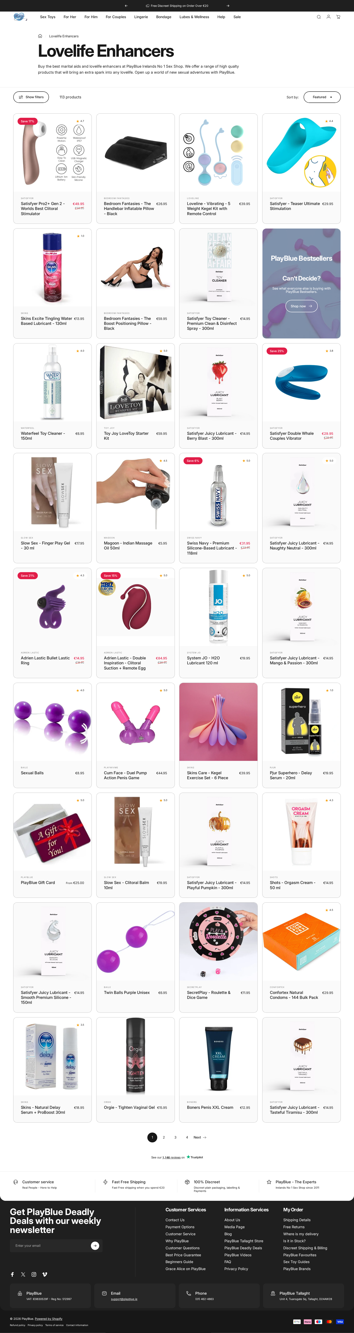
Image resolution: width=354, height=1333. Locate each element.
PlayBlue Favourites (299, 1255)
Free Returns (294, 1227)
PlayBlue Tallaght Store (243, 1241)
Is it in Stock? (294, 1241)
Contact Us (175, 1220)
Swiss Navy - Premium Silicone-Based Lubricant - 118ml (212, 548)
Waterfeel (28, 428)
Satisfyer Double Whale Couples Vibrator (292, 436)
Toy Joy (109, 428)
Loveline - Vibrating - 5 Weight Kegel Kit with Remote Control (208, 208)
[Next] (227, 6)
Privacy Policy (236, 1269)
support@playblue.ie (124, 1299)
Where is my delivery (301, 1234)
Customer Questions (183, 1248)
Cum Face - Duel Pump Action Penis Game (125, 775)
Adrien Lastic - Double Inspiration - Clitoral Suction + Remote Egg (125, 663)
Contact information (77, 1325)
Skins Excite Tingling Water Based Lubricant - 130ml (46, 321)
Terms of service (54, 1325)
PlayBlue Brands (297, 1269)
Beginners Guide (179, 1262)
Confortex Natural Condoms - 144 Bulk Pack (294, 995)
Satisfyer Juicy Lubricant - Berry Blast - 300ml (212, 436)
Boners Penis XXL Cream (210, 1107)
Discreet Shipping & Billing (305, 1248)
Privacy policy (35, 1325)
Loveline (193, 198)
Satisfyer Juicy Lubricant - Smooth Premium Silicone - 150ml (46, 997)
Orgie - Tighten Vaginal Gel (129, 1107)
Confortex (277, 987)
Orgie (107, 1102)
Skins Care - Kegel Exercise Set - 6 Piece (207, 775)
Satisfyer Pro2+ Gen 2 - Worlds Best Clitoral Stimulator (43, 208)
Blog (228, 1234)
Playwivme (111, 767)
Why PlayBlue (177, 1241)
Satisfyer (27, 198)
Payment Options (180, 1227)
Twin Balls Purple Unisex (127, 992)
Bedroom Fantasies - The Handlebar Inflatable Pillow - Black (129, 208)
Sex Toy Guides (296, 1262)
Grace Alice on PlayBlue (186, 1269)
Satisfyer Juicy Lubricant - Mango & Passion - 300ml (294, 660)
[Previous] (126, 6)
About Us (232, 1220)
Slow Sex (27, 537)
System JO (194, 652)
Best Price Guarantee (183, 1255)
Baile (24, 767)
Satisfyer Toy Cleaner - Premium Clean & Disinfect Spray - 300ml (212, 323)
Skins (24, 313)
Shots (274, 877)
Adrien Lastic (30, 652)
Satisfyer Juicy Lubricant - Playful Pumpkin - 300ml (212, 885)
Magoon (109, 537)
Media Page (234, 1227)
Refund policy (17, 1325)
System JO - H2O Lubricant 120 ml (203, 660)
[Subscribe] (95, 1246)
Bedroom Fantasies (117, 198)
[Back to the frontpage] (40, 36)
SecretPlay (194, 987)
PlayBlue (27, 877)
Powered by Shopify (48, 1318)
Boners (192, 1102)
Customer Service (180, 1234)
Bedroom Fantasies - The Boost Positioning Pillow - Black (127, 323)
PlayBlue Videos (237, 1255)
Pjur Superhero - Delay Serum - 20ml (291, 775)
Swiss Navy (194, 537)
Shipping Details (297, 1220)
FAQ (227, 1262)
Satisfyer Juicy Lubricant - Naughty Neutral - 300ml (294, 545)
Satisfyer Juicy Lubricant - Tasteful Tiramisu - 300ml (294, 1110)
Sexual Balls (32, 772)
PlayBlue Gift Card (38, 882)
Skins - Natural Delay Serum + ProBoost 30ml (43, 1110)
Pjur (273, 767)
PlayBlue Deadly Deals (243, 1248)
